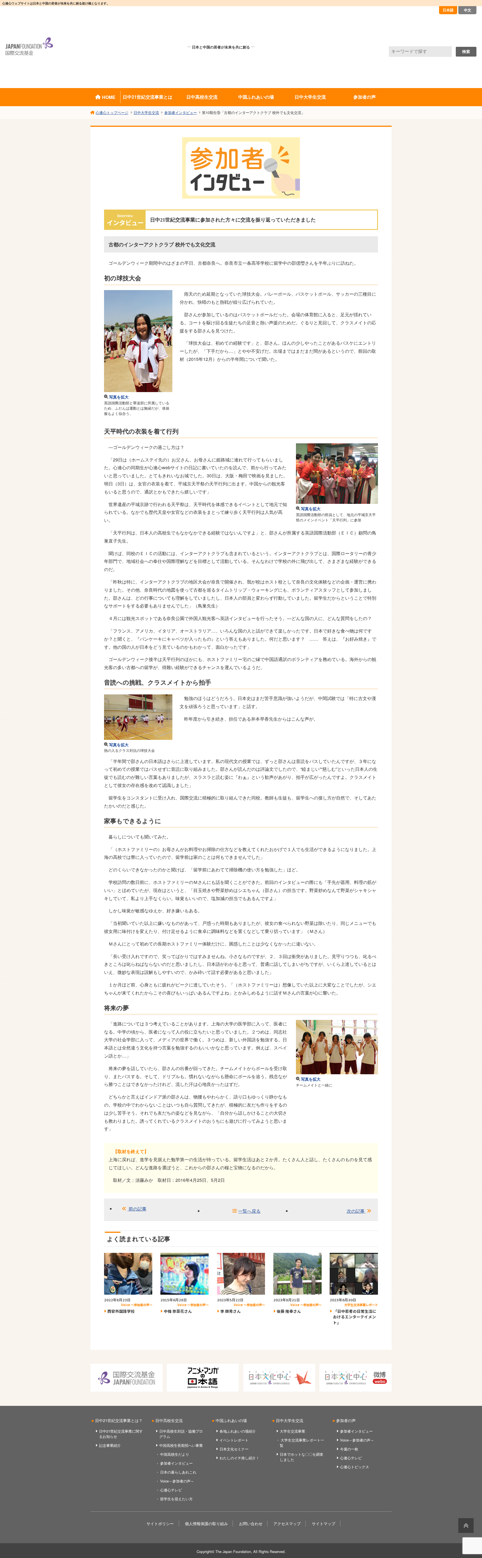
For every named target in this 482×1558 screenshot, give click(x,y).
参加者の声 (364, 97)
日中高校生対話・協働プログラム (181, 1433)
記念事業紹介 (110, 1445)
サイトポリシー (160, 1523)
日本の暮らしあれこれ (178, 1472)
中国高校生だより (174, 1454)
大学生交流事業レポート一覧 (302, 1442)
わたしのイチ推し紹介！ (239, 1457)
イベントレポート (234, 1440)
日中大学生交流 (310, 97)
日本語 (448, 10)
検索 (466, 51)
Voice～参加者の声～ (177, 1481)
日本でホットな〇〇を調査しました (301, 1457)
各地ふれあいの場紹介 (238, 1431)
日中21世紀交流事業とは (147, 97)
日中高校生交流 (202, 97)
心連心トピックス (354, 1466)
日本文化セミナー (234, 1449)
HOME (108, 97)
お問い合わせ (250, 1523)
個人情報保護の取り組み (206, 1523)
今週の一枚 (349, 1449)
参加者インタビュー (176, 1463)
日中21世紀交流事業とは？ (119, 1420)
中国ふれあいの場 (256, 97)
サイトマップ (323, 1523)
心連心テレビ (171, 1490)
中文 (467, 10)
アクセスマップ (287, 1523)
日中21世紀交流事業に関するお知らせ (121, 1433)
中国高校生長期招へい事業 (181, 1445)
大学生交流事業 (292, 1431)
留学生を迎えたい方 (176, 1498)
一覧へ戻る (249, 1211)
